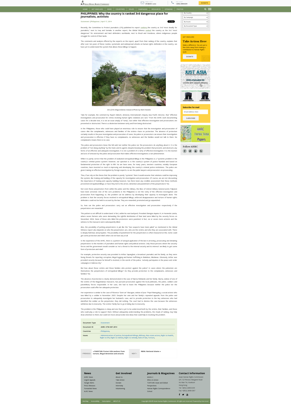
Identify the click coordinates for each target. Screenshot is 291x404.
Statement (85, 21)
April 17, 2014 (106, 21)
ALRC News (88, 391)
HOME (85, 9)
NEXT (134, 353)
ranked (148, 30)
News (109, 9)
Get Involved (97, 9)
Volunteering (120, 388)
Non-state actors (153, 335)
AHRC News (88, 377)
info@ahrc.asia (150, 4)
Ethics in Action (152, 380)
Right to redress (117, 338)
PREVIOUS (87, 353)
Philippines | (96, 21)
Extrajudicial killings (130, 335)
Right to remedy (130, 338)
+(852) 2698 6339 (181, 4)
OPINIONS (169, 9)
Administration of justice (111, 335)
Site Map (85, 401)
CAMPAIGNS (142, 9)
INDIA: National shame (150, 351)
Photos (180, 9)
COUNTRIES (120, 9)
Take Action (120, 380)
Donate (118, 383)
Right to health (167, 335)
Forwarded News (90, 388)
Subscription (106, 401)
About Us (119, 377)
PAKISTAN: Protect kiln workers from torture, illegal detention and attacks (109, 352)
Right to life (105, 338)
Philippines (105, 331)
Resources (156, 9)
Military (142, 335)
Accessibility (95, 401)
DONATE (204, 3)
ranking (144, 27)
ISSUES (131, 9)
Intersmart (205, 401)
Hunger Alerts (89, 383)
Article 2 (150, 377)
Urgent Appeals (89, 380)
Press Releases (89, 386)
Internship (119, 386)
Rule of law (142, 338)
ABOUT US (116, 401)
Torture (151, 338)
